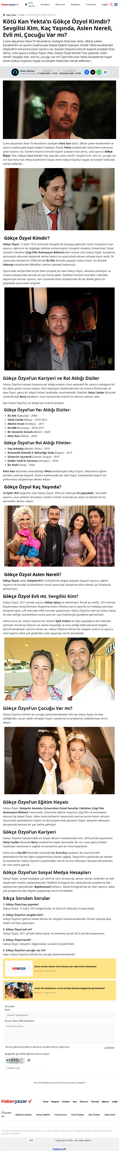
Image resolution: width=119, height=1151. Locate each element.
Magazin (55, 1101)
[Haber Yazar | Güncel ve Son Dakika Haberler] (17, 1101)
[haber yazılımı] (59, 1148)
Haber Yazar (11, 15)
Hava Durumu (61, 1114)
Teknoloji (95, 1101)
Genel (22, 15)
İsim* (8, 1009)
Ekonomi (84, 1101)
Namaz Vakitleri (43, 1114)
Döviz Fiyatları (77, 1114)
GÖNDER (109, 1047)
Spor (75, 1101)
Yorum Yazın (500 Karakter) (19, 1020)
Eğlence (105, 1101)
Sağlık (115, 1101)
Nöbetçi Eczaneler (23, 1114)
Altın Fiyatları (94, 1114)
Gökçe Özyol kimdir (30, 155)
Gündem (66, 1101)
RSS (31, 1140)
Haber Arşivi (109, 1114)
